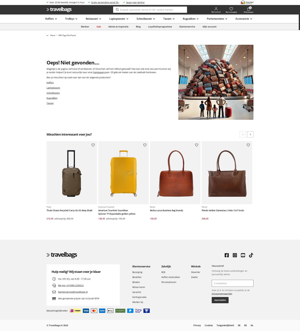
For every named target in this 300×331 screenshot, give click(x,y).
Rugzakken (52, 98)
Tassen (50, 103)
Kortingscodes (139, 297)
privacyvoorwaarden (222, 293)
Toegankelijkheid (225, 325)
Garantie (136, 292)
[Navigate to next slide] (250, 134)
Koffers (50, 82)
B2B (163, 272)
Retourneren (138, 287)
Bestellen (137, 277)
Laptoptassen (53, 87)
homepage (98, 72)
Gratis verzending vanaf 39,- (105, 2)
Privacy (197, 325)
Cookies (209, 325)
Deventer (195, 272)
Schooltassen (53, 92)
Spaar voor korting (135, 2)
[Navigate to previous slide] (243, 134)
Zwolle (194, 277)
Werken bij (137, 302)
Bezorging (137, 272)
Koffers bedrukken (170, 277)
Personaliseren (168, 282)
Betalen (136, 282)
